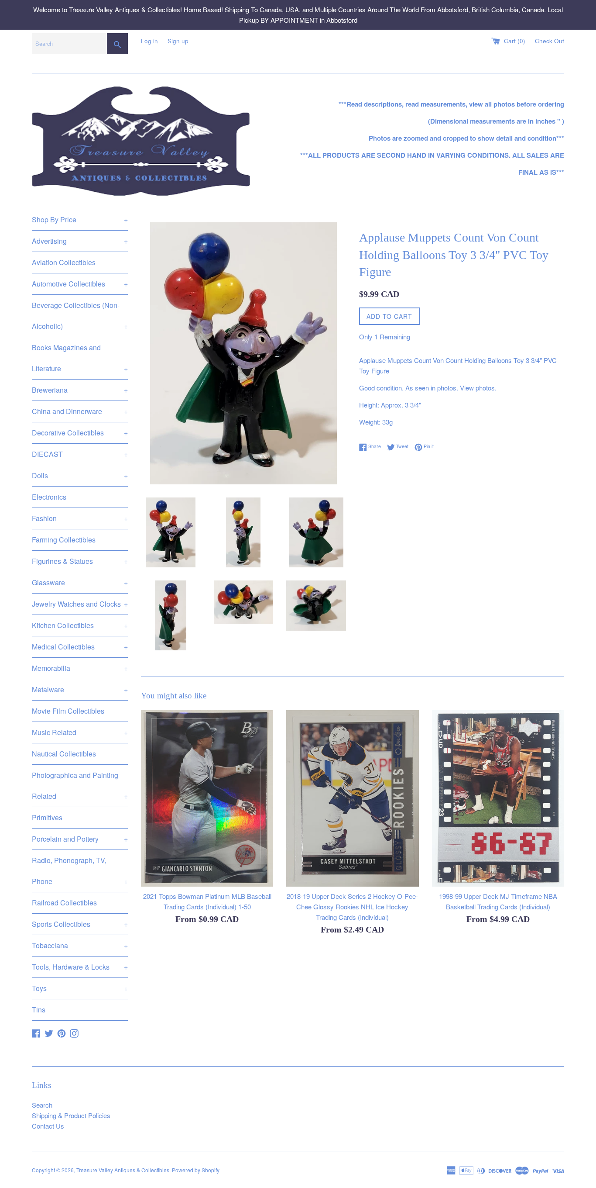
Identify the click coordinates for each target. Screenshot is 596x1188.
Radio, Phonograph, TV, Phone (80, 870)
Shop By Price (80, 219)
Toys (80, 988)
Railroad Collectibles (64, 903)
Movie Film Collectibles (68, 711)
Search (42, 1104)
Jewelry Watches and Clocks (80, 604)
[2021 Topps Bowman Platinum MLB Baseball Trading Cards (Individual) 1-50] (207, 798)
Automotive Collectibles (80, 284)
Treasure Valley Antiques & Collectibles (122, 1170)
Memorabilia (80, 668)
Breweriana (80, 390)
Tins (38, 1010)
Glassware (80, 582)
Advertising (80, 241)
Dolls (80, 475)
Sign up (178, 41)
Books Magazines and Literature (80, 357)
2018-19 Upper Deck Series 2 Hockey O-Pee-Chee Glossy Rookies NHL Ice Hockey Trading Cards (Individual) (352, 906)
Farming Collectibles (64, 540)
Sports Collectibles (80, 924)
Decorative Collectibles (80, 433)
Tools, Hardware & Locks (80, 967)
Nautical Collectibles (64, 754)
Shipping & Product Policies (71, 1115)
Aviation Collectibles (64, 262)
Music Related (80, 732)
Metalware (80, 689)
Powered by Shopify (195, 1170)
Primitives (47, 817)
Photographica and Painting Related (80, 785)
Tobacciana (80, 945)
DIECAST (80, 454)
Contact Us (48, 1125)
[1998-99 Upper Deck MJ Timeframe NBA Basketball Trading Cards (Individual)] (498, 798)
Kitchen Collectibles (80, 625)
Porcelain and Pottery (80, 839)
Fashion (80, 518)
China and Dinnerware (80, 411)
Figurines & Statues (80, 561)
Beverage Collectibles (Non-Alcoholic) (80, 315)
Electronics (49, 497)
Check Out (549, 41)
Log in (149, 41)
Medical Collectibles (80, 647)
